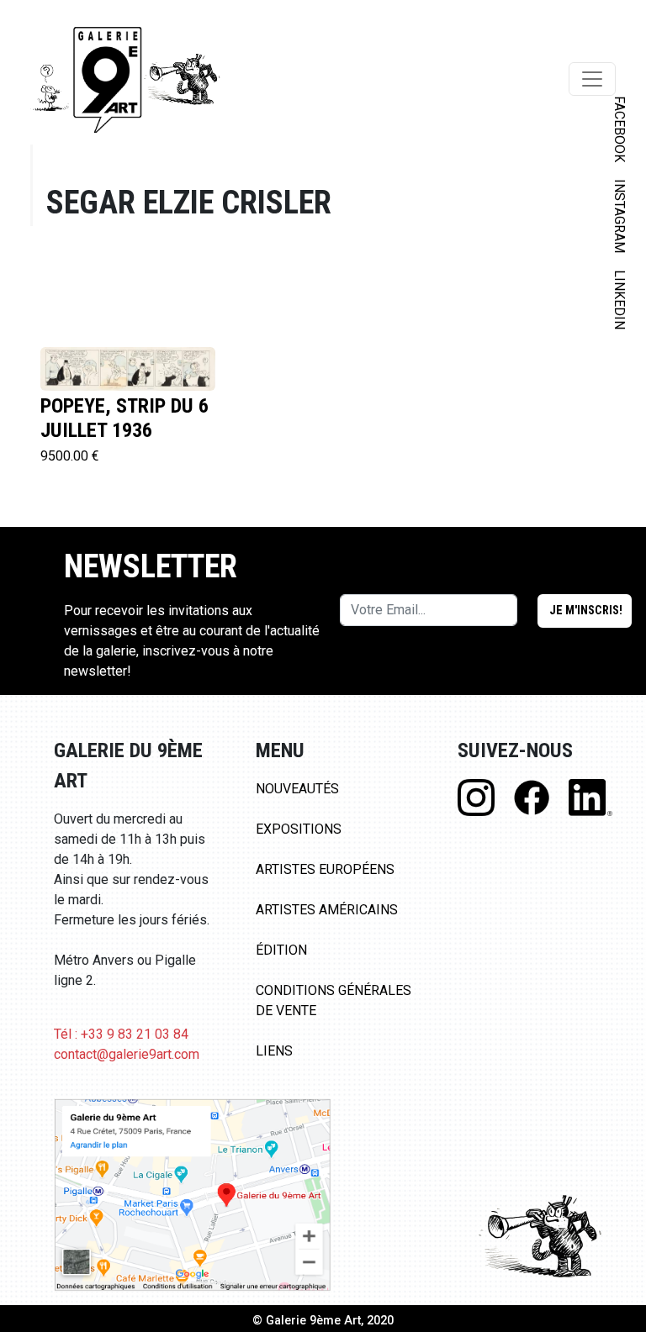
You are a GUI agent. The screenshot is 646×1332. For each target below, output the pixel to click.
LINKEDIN (619, 299)
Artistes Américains (327, 910)
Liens (274, 1051)
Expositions (299, 829)
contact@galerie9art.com (126, 1054)
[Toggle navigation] (592, 79)
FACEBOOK (619, 129)
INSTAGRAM (619, 216)
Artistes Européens (325, 869)
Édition (281, 950)
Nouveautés (297, 789)
